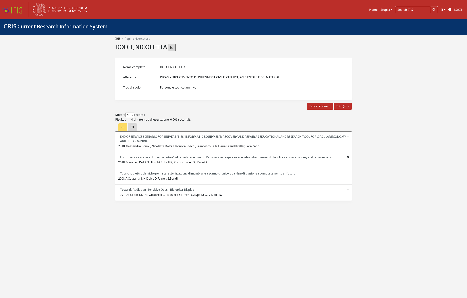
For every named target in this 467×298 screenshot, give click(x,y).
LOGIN (458, 10)
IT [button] (442, 10)
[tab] (122, 127)
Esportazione (318, 106)
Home (373, 10)
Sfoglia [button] (385, 10)
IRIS (118, 39)
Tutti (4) (341, 106)
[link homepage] (13, 9)
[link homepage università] (59, 9)
